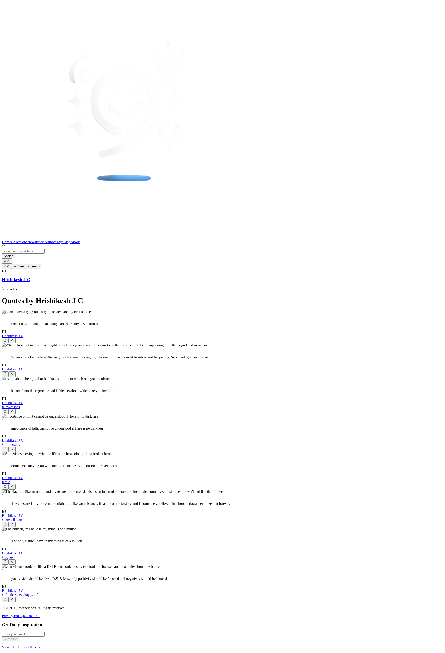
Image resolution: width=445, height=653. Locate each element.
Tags (59, 242)
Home (6, 242)
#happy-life (30, 595)
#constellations (12, 520)
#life (5, 595)
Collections (19, 242)
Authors (50, 242)
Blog (66, 242)
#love (6, 482)
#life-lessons (11, 407)
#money (8, 557)
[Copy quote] (5, 340)
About (75, 242)
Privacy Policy (12, 616)
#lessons (15, 595)
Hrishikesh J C (12, 336)
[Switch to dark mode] (7, 261)
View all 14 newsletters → (21, 647)
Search (8, 256)
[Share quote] (12, 340)
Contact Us (32, 616)
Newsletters (35, 242)
